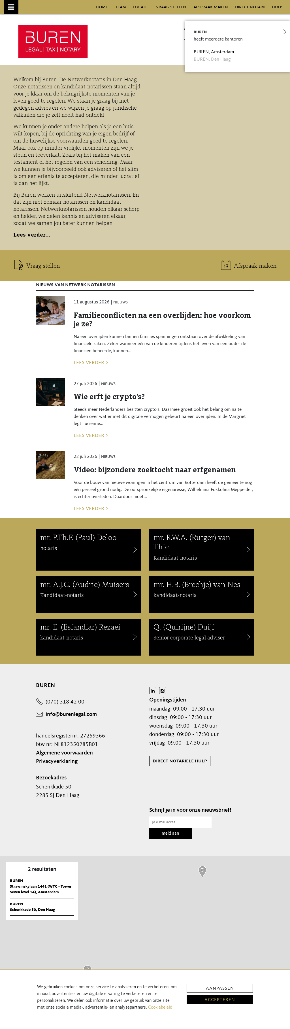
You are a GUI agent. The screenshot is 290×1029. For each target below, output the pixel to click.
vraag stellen (171, 6)
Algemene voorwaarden (64, 753)
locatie (141, 6)
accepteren (219, 999)
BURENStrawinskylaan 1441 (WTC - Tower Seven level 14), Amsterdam (41, 886)
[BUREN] (202, 871)
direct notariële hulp (258, 6)
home (102, 6)
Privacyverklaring (57, 761)
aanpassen (220, 988)
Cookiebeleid (160, 1007)
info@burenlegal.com (71, 714)
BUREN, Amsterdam (214, 52)
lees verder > (91, 362)
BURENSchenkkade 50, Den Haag (32, 907)
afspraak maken (210, 6)
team (120, 6)
